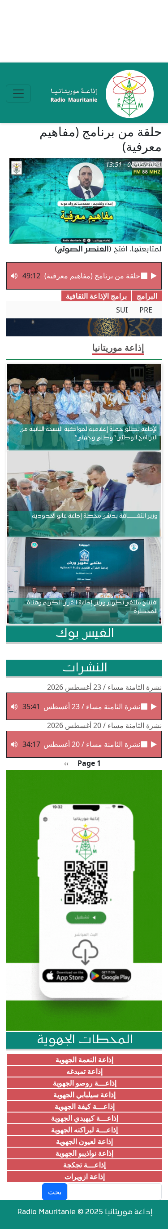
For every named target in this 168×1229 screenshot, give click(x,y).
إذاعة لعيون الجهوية (84, 1141)
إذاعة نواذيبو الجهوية (84, 1153)
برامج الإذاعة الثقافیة (96, 296)
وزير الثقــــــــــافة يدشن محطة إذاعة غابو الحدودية (95, 515)
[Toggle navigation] (18, 94)
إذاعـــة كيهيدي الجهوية (84, 1118)
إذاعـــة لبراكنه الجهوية (84, 1130)
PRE (145, 310)
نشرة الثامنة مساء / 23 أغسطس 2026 (104, 687)
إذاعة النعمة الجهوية (84, 1059)
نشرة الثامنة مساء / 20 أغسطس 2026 (104, 725)
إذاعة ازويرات (85, 1176)
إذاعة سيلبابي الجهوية (84, 1094)
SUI (122, 310)
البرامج (147, 296)
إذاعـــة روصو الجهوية (84, 1083)
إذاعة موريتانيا (118, 347)
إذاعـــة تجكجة (84, 1165)
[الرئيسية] (100, 93)
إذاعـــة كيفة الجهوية (85, 1106)
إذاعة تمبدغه (84, 1071)
